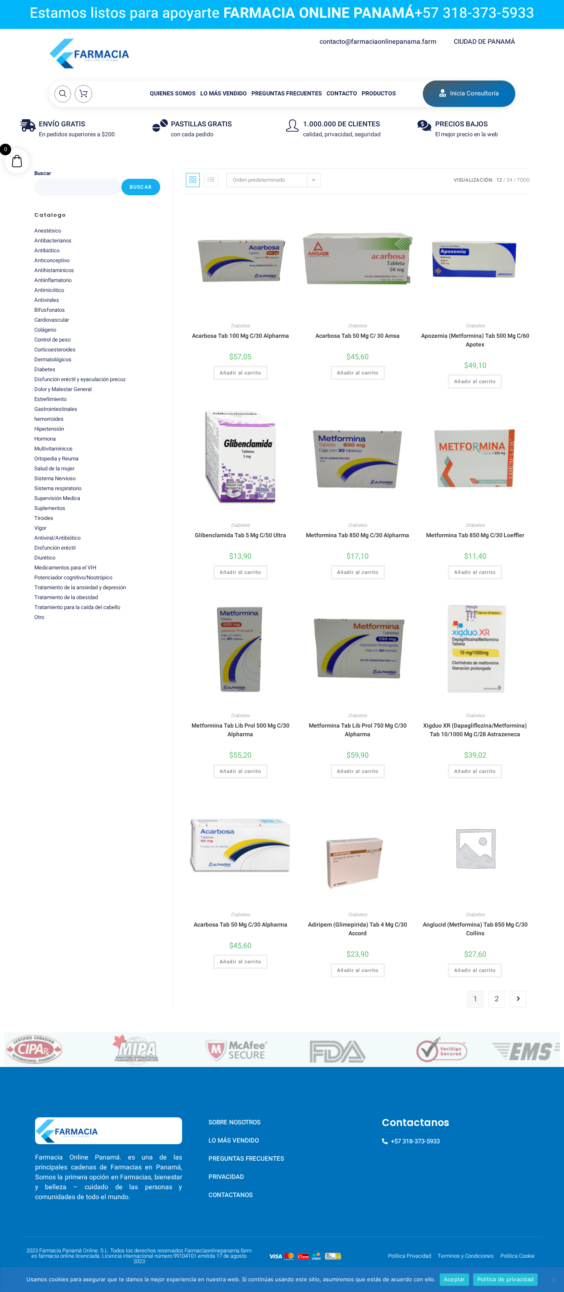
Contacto (342, 93)
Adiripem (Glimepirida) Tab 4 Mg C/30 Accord (357, 929)
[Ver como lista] (211, 180)
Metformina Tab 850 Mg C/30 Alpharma (357, 535)
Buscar (42, 173)
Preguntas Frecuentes (286, 93)
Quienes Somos (173, 93)
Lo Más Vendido (223, 93)
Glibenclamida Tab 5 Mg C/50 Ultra (240, 535)
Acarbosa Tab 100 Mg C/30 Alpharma (240, 336)
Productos (379, 93)
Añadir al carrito (240, 373)
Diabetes (240, 326)
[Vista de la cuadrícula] (193, 180)
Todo (523, 180)
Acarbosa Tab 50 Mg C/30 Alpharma (240, 924)
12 (499, 180)
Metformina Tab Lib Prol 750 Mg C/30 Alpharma (358, 730)
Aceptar (454, 1279)
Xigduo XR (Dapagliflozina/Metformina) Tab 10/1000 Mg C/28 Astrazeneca (475, 730)
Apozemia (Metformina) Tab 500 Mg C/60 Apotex (475, 340)
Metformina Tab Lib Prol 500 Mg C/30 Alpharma (240, 730)
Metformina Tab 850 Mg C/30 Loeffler (475, 535)
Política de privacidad (505, 1279)
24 (509, 180)
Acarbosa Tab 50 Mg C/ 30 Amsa (357, 336)
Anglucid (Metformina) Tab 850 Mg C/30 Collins (475, 929)
